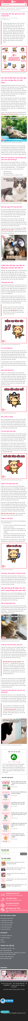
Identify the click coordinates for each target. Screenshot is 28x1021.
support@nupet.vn (9, 956)
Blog (2, 939)
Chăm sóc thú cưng (10, 8)
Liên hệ (3, 942)
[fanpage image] (14, 974)
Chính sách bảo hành (6, 924)
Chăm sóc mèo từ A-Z (20, 8)
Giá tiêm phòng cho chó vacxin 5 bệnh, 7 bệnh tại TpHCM (18, 835)
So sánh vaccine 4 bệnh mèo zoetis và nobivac (19, 792)
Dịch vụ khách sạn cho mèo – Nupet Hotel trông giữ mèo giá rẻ (18, 783)
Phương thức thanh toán (7, 918)
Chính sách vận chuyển (7, 922)
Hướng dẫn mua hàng (6, 920)
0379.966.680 (7, 950)
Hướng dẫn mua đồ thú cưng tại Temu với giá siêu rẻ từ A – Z (19, 814)
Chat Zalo (6, 1011)
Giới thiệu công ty (5, 937)
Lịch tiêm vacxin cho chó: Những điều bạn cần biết (18, 803)
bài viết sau (14, 310)
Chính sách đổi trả (5, 929)
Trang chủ (2, 8)
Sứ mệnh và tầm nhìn (6, 935)
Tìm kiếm (23, 854)
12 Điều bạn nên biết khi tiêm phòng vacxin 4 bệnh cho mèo (19, 825)
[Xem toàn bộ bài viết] (14, 756)
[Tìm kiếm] (25, 4)
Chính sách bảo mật (6, 927)
